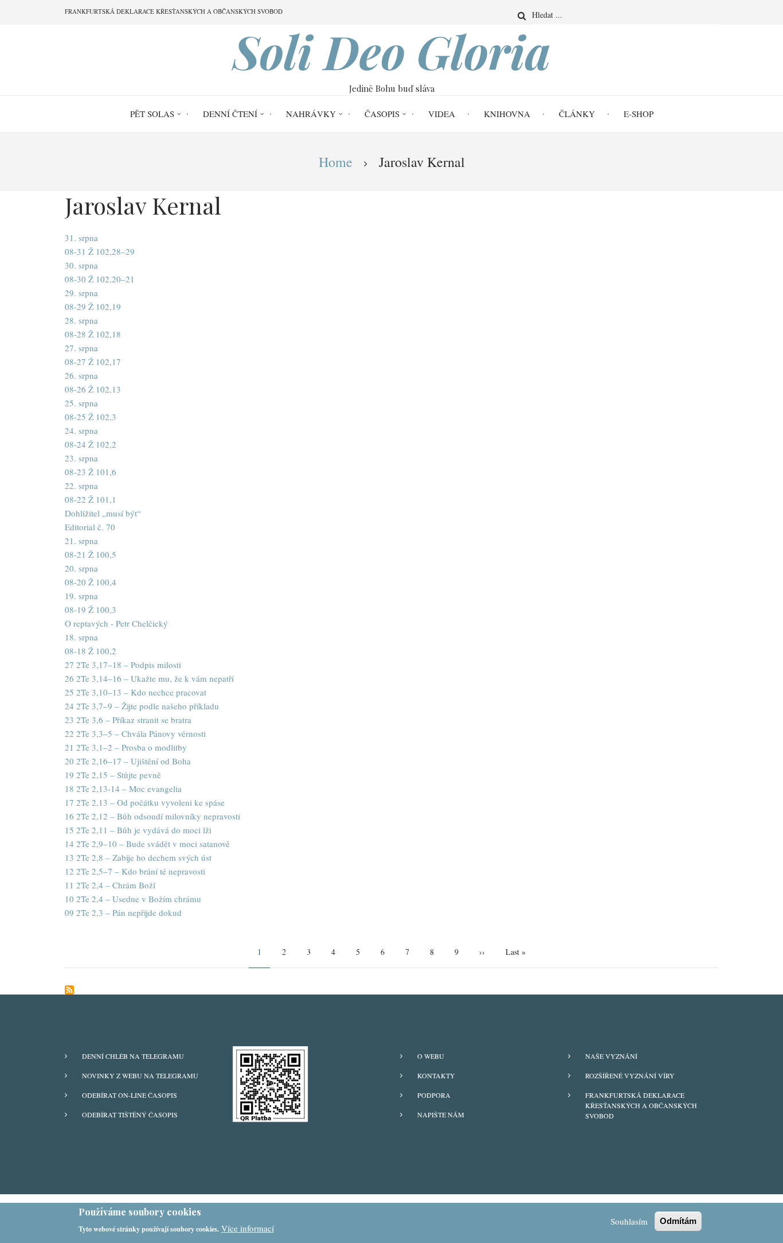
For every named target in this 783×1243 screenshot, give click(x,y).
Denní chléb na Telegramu (133, 1056)
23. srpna (81, 458)
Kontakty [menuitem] (436, 1075)
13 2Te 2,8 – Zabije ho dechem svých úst (138, 857)
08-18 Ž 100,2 (90, 651)
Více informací (247, 1228)
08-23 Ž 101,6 (90, 471)
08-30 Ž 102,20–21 (100, 279)
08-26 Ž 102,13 (93, 389)
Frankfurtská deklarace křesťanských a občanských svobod (641, 1105)
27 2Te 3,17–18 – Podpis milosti (123, 664)
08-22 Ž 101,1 (90, 499)
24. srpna (81, 430)
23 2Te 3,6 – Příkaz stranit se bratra (128, 719)
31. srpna (81, 237)
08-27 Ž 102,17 (93, 361)
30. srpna (81, 265)
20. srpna (81, 568)
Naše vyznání (611, 1056)
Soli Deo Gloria (392, 51)
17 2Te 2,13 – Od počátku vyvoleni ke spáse (145, 802)
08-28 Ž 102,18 (93, 334)
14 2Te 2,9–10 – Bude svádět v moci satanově (147, 843)
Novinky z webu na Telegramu (140, 1075)
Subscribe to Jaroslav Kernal (69, 990)
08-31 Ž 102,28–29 (100, 251)
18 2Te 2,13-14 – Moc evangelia (123, 788)
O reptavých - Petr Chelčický (116, 623)
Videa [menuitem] (441, 113)
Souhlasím (629, 1221)
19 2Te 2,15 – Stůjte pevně (113, 774)
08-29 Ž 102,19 (93, 306)
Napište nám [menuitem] (440, 1114)
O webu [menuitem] (430, 1056)
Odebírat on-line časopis (129, 1095)
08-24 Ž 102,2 (90, 444)
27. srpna (81, 348)
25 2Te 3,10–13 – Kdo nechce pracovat (135, 692)
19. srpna (81, 595)
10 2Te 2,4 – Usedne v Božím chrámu (133, 898)
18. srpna (81, 637)
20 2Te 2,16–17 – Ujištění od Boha (128, 761)
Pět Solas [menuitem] (152, 113)
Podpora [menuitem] (434, 1095)
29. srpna (81, 292)
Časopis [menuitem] (382, 113)
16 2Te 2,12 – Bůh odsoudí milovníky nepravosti (152, 816)
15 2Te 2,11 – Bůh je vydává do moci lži (138, 830)
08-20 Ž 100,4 (90, 582)
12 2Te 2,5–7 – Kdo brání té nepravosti (135, 871)
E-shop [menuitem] (638, 113)
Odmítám (678, 1221)
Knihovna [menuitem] (507, 113)
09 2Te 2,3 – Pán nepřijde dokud (123, 912)
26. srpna (81, 375)
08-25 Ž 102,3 (90, 416)
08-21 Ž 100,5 (90, 554)
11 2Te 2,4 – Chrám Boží (110, 885)
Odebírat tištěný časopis (130, 1114)
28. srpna (81, 320)
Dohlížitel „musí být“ (103, 513)
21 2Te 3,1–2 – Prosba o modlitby (126, 747)
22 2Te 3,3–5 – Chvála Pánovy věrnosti (135, 733)
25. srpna (81, 403)
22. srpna (81, 485)
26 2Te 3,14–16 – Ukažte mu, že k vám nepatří (149, 678)
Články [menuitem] (577, 113)
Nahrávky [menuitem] (311, 113)
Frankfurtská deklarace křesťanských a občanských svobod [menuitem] (174, 11)
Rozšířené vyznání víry (630, 1075)
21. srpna (81, 540)
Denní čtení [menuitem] (230, 113)
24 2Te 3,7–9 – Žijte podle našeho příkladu (142, 706)
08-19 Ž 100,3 (90, 609)
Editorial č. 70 (90, 527)
